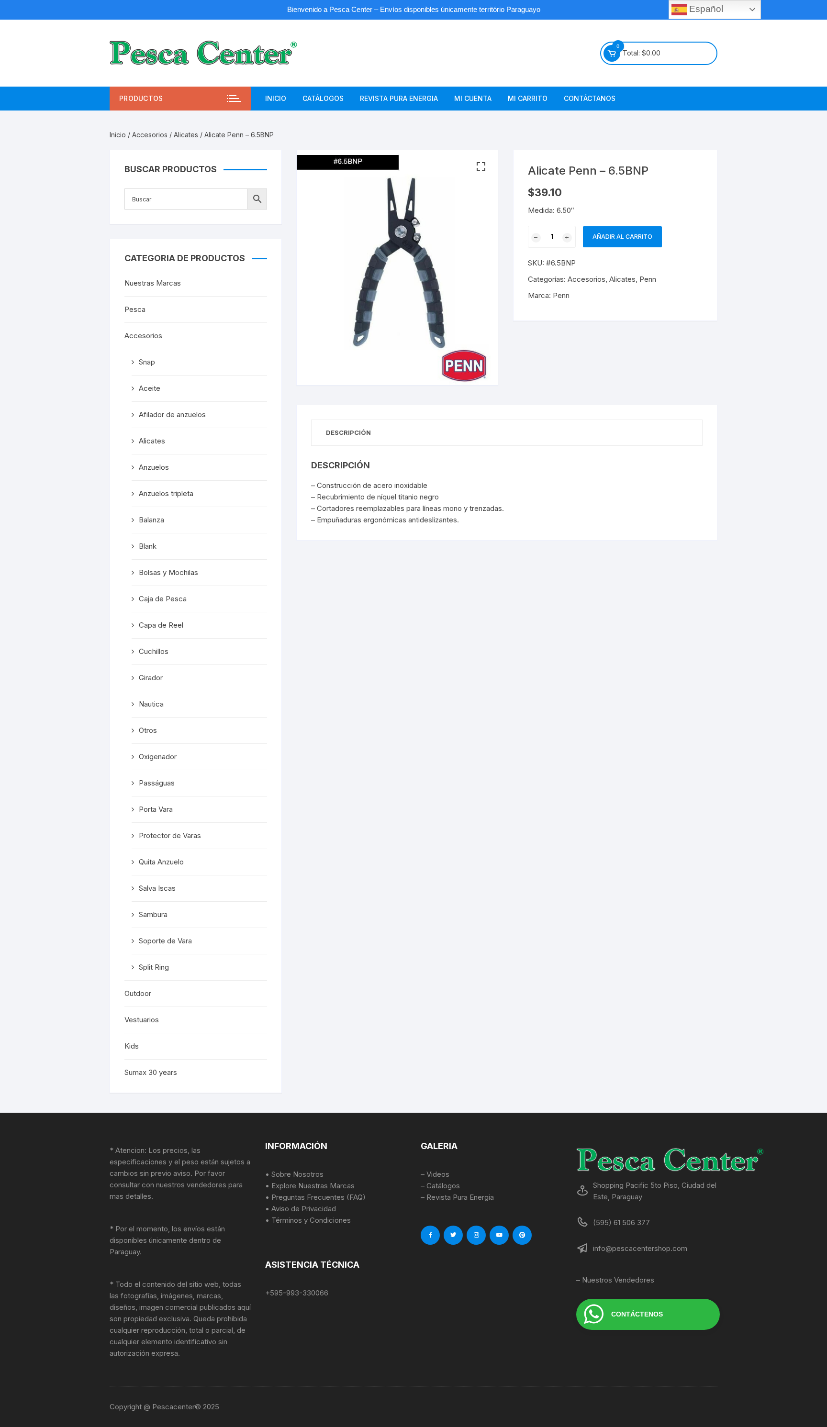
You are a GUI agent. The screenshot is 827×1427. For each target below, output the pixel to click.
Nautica (151, 703)
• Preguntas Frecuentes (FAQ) (315, 1197)
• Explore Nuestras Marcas (310, 1185)
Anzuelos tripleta (166, 493)
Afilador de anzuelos (172, 414)
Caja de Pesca (163, 598)
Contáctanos (589, 98)
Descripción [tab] (348, 432)
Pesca (134, 309)
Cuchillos (153, 651)
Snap (147, 361)
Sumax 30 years (150, 1072)
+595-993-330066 (296, 1292)
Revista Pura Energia (399, 98)
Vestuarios (141, 1019)
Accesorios (150, 135)
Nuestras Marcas (152, 283)
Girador (151, 677)
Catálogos (323, 98)
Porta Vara (156, 809)
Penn (647, 279)
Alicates (186, 135)
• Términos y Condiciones (308, 1220)
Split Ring (154, 967)
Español (705, 9)
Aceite (149, 388)
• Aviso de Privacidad (300, 1208)
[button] (481, 167)
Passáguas (157, 782)
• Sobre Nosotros (294, 1174)
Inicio (275, 98)
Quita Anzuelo (161, 861)
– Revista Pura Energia (457, 1197)
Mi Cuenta (473, 98)
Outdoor (137, 993)
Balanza (151, 519)
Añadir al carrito (622, 236)
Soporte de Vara (165, 940)
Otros (148, 730)
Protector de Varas (170, 835)
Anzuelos (154, 467)
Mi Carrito (528, 98)
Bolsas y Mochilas (168, 572)
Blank (147, 546)
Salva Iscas (157, 888)
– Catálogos (440, 1185)
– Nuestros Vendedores (615, 1279)
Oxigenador (158, 756)
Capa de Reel (161, 625)
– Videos (435, 1174)
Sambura (153, 914)
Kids (131, 1046)
